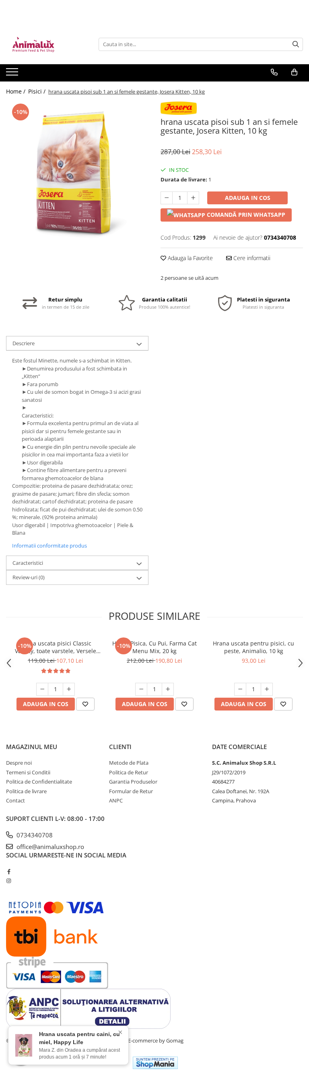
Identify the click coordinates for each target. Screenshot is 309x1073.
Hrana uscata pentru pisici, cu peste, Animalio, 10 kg (253, 647)
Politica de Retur (128, 772)
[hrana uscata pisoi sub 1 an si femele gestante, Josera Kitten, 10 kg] (77, 173)
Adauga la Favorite (189, 258)
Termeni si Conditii (28, 772)
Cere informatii (251, 258)
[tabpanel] (77, 173)
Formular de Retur (131, 791)
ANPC (116, 800)
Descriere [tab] (23, 343)
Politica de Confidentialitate (39, 781)
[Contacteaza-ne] (274, 72)
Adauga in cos (247, 198)
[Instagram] (8, 880)
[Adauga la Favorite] (85, 704)
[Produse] (13, 74)
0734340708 (34, 835)
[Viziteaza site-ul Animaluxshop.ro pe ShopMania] (155, 1063)
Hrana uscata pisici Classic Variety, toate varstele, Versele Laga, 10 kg (55, 647)
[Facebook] (8, 871)
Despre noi (19, 762)
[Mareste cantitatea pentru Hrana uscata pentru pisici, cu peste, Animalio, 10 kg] (267, 689)
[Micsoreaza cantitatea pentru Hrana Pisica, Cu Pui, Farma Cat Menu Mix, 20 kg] (141, 689)
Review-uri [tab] (28, 577)
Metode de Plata (128, 762)
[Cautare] (295, 44)
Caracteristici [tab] (27, 562)
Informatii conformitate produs (49, 545)
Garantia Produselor (133, 781)
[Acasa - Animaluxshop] (46, 44)
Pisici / (37, 91)
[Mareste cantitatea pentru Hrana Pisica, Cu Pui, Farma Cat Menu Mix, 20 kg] (168, 689)
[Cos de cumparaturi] (294, 72)
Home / (16, 91)
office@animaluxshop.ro (49, 847)
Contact (15, 800)
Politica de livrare (26, 791)
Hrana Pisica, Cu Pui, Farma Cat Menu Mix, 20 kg (154, 647)
